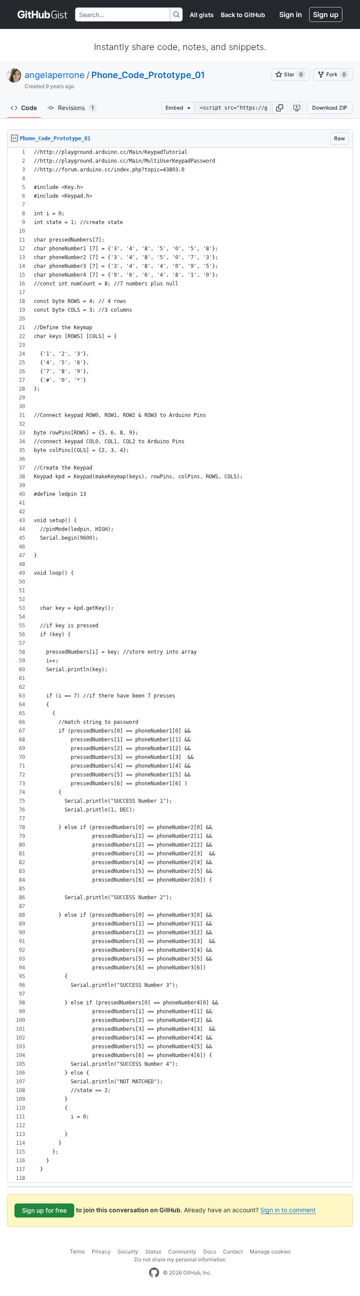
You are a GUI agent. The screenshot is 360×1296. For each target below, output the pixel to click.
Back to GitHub (243, 14)
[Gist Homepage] (43, 14)
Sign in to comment (288, 1210)
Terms (77, 1251)
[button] (279, 108)
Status (153, 1251)
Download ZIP (329, 107)
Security (128, 1251)
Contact (233, 1251)
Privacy (101, 1251)
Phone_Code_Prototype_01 (148, 75)
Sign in (290, 14)
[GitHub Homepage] (154, 1272)
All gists (202, 14)
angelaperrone (55, 75)
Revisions (76, 107)
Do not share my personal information (180, 1259)
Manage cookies (270, 1251)
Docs (209, 1251)
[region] (180, 665)
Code (29, 107)
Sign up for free (44, 1210)
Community (182, 1251)
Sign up (325, 14)
